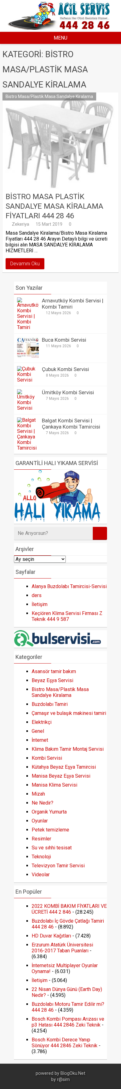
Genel (38, 731)
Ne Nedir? (42, 803)
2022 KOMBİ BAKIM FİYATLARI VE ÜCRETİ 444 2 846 (69, 909)
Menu (60, 38)
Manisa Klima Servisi (54, 785)
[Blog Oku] (60, 28)
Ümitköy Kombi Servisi (68, 392)
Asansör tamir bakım (54, 671)
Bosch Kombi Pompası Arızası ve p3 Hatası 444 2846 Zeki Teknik (68, 1022)
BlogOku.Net (72, 1073)
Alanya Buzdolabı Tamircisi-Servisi (69, 586)
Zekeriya (20, 224)
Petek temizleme (50, 830)
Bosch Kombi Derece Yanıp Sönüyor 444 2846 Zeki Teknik (64, 1042)
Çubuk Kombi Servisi (65, 369)
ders (37, 595)
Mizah (38, 794)
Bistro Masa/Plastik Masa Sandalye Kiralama (49, 96)
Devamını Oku (25, 264)
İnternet (40, 740)
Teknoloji (41, 857)
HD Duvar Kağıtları (51, 936)
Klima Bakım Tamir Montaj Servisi (68, 749)
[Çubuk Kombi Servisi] (28, 380)
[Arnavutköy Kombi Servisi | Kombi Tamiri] (28, 327)
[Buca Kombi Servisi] (28, 357)
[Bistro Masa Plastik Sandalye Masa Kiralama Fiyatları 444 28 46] (60, 140)
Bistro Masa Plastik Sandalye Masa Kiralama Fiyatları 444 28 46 (54, 206)
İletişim (39, 604)
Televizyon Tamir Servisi (58, 866)
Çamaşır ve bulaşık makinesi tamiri (69, 713)
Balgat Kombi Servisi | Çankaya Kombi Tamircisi (71, 423)
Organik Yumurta (49, 812)
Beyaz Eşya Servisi (52, 680)
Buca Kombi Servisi (64, 340)
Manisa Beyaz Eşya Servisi (61, 776)
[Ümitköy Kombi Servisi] (28, 408)
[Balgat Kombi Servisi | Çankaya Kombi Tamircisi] (28, 448)
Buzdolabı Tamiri (50, 704)
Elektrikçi (42, 722)
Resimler (41, 839)
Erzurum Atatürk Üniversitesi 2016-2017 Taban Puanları (62, 948)
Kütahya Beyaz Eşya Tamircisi (64, 767)
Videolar (41, 875)
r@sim (63, 1079)
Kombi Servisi (47, 758)
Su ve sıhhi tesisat (52, 848)
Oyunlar (40, 821)
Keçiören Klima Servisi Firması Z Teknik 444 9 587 (67, 616)
